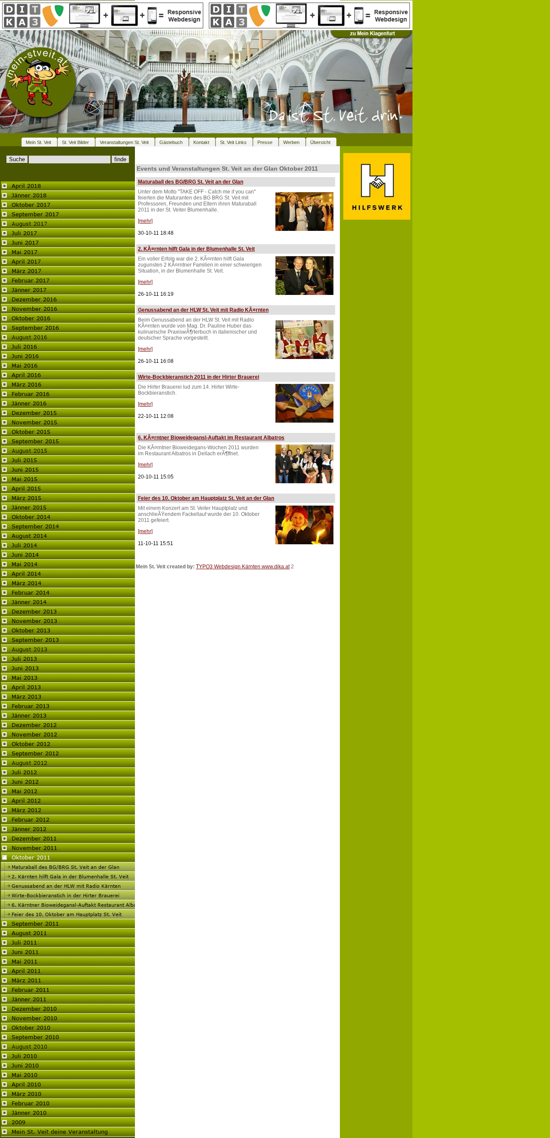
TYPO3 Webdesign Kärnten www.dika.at (243, 567)
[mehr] (145, 221)
